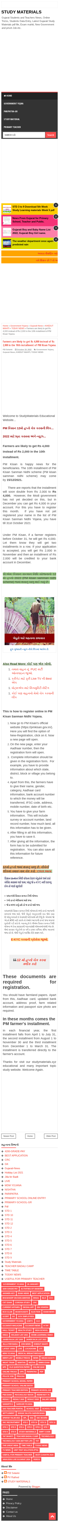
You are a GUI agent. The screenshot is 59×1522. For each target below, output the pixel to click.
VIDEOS (36, 1459)
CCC (51, 1298)
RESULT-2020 (33, 1399)
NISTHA (32, 1363)
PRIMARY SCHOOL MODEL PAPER (18, 1381)
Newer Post (8, 1136)
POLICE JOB (8, 1376)
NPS (4, 1367)
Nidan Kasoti (48, 1358)
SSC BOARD (42, 1418)
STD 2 (8, 1227)
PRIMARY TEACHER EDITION (15, 1390)
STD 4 (8, 1236)
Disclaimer (12, 1507)
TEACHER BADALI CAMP (19, 1266)
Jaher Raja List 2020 (13, 1339)
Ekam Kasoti (21, 1312)
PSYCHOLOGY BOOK (24, 1395)
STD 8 (8, 1253)
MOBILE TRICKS (23, 1358)
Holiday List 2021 (14, 1172)
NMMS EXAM (44, 1363)
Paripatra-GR (11, 111)
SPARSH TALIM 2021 (11, 1418)
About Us (11, 1516)
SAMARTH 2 (8, 1404)
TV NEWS (7, 1450)
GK (6, 1164)
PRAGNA (21, 1376)
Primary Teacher (12, 127)
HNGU (5, 1335)
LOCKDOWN (30, 1349)
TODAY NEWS (37, 352)
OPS (22, 1372)
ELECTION (35, 1312)
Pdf (6, 1206)
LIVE (7, 1181)
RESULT (6, 1399)
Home (9, 95)
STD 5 (8, 1240)
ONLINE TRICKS (10, 1372)
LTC (41, 1349)
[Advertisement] (29, 60)
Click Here (44, 871)
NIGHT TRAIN (8, 1363)
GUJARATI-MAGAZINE (12, 1326)
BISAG (36, 1298)
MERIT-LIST (8, 1358)
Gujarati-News (9, 352)
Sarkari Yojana (24, 1404)
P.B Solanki (13, 1473)
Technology (47, 1436)
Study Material (12, 119)
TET (37, 1441)
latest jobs (9, 1349)
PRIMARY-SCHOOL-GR (18, 1202)
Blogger (36, 1486)
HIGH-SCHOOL (41, 1330)
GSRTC (30, 1321)
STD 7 (8, 1249)
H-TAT (46, 1326)
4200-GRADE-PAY (15, 1151)
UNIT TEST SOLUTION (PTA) (26, 1450)
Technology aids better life (17, 1441)
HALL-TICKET (9, 1330)
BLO (44, 1298)
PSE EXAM (7, 1395)
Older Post (51, 1136)
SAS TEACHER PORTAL (13, 1409)
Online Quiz (39, 1367)
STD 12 (9, 1223)
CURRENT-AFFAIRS (11, 1307)
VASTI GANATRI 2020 (44, 1455)
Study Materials (13, 1261)
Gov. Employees (26, 1316)
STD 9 (8, 1257)
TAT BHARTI (8, 1436)
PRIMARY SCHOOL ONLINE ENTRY (25, 1198)
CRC (7, 1159)
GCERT (6, 1316)
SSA (31, 1418)
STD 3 (8, 1232)
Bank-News (23, 1293)
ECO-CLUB (7, 1312)
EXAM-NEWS (48, 1312)
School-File (48, 1409)
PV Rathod (13, 1477)
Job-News (26, 1344)
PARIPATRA (11, 1193)
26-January (33, 1284)
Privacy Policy (13, 1503)
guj (38, 1321)
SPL (25, 1418)
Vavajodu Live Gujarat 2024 (16, 1459)
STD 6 (8, 1244)
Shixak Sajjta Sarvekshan (31, 1413)
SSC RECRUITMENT (11, 1422)
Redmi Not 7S (43, 1395)
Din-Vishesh (42, 1307)
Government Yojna (13, 103)
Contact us (12, 1511)
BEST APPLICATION (16, 1155)
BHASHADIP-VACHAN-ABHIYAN (16, 1298)
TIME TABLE (12, 1270)
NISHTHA (10, 1189)
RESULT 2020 (18, 1399)
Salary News (48, 1399)
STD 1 (8, 1210)
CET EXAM (7, 1302)
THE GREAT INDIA (10, 1445)
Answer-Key (9, 1293)
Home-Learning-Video (42, 1335)
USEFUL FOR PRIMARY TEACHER (25, 1278)
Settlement (9, 1413)
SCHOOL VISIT (32, 1409)
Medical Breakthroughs (31, 1353)
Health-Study (25, 1330)
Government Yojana (44, 350)
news (35, 1358)
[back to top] (52, 1516)
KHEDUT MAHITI (23, 352)
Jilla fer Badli (11, 1176)
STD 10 (9, 1215)
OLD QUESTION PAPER (19, 1367)
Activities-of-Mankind (32, 1289)
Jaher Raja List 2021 (36, 1339)
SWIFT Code (44, 1432)
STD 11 (9, 1219)
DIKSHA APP (28, 1307)
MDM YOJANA (13, 1185)
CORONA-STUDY (22, 1302)
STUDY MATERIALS (21, 11)
